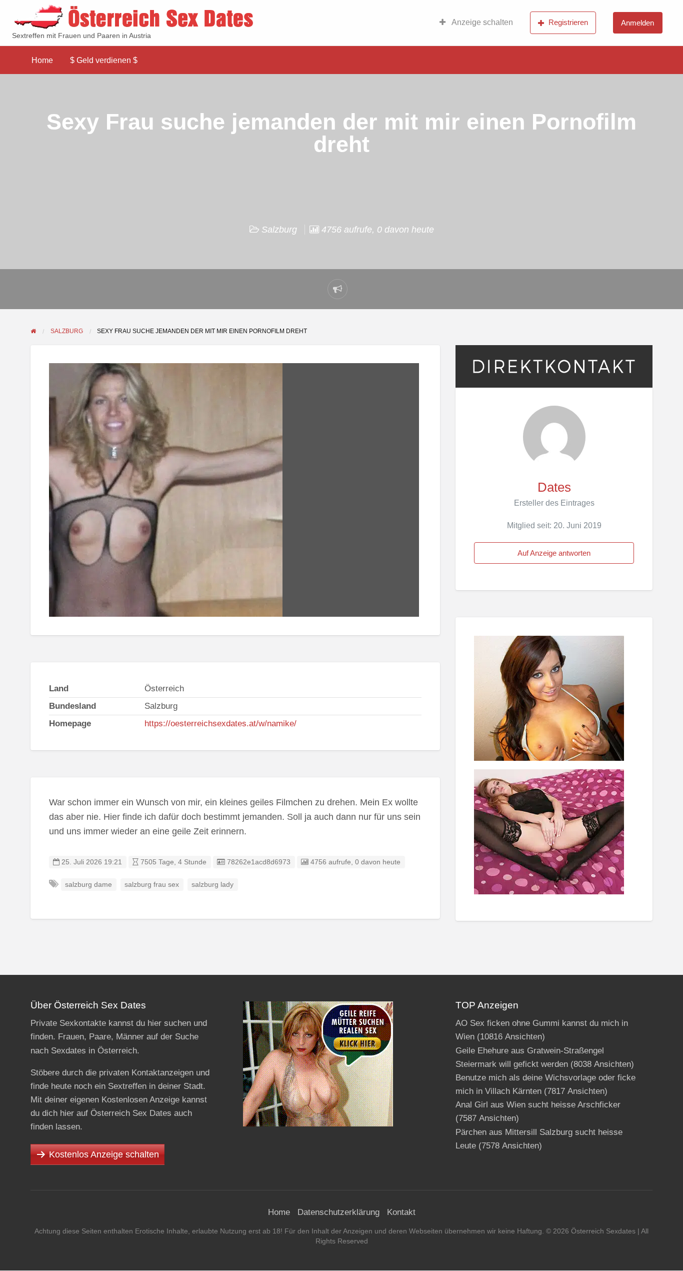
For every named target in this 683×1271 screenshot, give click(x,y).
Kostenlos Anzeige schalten (104, 1154)
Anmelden (637, 23)
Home (42, 60)
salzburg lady (213, 884)
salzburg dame (88, 884)
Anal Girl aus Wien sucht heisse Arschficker (538, 1104)
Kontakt (401, 1212)
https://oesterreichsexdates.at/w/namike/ (220, 723)
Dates (554, 487)
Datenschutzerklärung (339, 1212)
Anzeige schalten (481, 22)
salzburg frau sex (151, 884)
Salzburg (279, 230)
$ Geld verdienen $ (104, 60)
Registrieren (568, 22)
